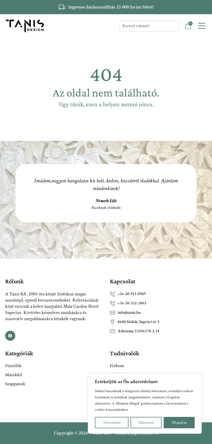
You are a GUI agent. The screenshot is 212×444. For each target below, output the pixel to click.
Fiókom (117, 365)
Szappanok (15, 383)
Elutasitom (146, 422)
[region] (145, 403)
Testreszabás (112, 422)
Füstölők (13, 365)
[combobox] (150, 26)
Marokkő (13, 374)
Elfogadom (179, 422)
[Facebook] (10, 336)
